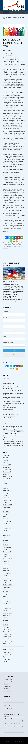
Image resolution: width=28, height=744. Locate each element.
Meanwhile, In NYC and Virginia (11, 401)
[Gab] (12, 237)
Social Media (14, 445)
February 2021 (7, 601)
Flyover (15, 246)
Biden (5, 430)
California (12, 429)
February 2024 (7, 521)
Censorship (17, 429)
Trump (19, 445)
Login (14, 354)
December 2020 (7, 606)
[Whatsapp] (11, 240)
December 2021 (7, 577)
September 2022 (7, 559)
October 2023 (6, 530)
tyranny (4, 447)
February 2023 (7, 547)
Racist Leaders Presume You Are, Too (13, 42)
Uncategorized (7, 664)
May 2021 (5, 594)
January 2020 (6, 632)
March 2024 (6, 519)
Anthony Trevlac (7, 652)
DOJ (4, 434)
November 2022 (7, 554)
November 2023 (7, 528)
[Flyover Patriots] (14, 5)
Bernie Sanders (17, 428)
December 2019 (7, 634)
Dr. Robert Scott (7, 654)
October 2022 (6, 556)
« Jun (5, 730)
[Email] (21, 237)
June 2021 (6, 592)
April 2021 (5, 596)
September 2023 (7, 533)
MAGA (17, 439)
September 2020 (7, 613)
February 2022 (7, 573)
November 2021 (7, 580)
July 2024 (5, 509)
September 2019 (7, 641)
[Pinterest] (18, 237)
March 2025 (6, 490)
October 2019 (6, 639)
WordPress (19, 739)
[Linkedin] (15, 237)
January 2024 (6, 523)
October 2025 (6, 474)
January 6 (17, 437)
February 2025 (7, 493)
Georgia (20, 435)
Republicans (14, 443)
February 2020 (7, 629)
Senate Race (9, 445)
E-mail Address (7, 330)
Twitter (22, 445)
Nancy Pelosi (12, 441)
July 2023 (5, 537)
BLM (8, 429)
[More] (17, 240)
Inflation (11, 437)
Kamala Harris (12, 439)
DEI (21, 243)
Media (19, 439)
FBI (11, 435)
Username (5, 311)
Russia (19, 443)
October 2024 (6, 502)
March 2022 (6, 570)
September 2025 (7, 476)
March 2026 (6, 462)
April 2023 (5, 544)
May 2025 (5, 486)
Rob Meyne (11, 243)
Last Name (6, 324)
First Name (6, 317)
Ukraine (8, 447)
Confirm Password (8, 342)
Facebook (8, 435)
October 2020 (6, 610)
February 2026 (7, 464)
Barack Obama (10, 428)
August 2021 (6, 587)
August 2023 (6, 535)
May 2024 (5, 514)
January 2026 (6, 467)
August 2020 (6, 615)
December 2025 (7, 469)
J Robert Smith (7, 659)
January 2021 (6, 603)
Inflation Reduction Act (9, 244)
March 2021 (6, 599)
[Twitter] (9, 237)
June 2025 (6, 483)
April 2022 (5, 568)
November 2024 (7, 500)
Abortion (13, 426)
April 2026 (5, 460)
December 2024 (7, 497)
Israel (14, 437)
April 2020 (5, 624)
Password (5, 336)
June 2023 (6, 540)
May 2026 (5, 457)
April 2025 (5, 488)
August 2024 (6, 507)
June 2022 (6, 566)
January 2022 (6, 575)
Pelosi (17, 441)
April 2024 (5, 516)
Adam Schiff (18, 426)
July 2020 (5, 617)
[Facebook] (6, 237)
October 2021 (6, 582)
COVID (13, 432)
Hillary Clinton (6, 437)
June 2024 (6, 511)
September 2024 (7, 504)
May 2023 (5, 542)
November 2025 (7, 471)
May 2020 (5, 622)
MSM (8, 441)
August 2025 (6, 479)
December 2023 (7, 526)
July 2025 (5, 481)
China (21, 429)
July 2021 (5, 589)
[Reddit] (14, 240)
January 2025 (6, 495)
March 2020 (6, 627)
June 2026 (6, 455)
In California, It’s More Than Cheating (12, 390)
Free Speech (15, 435)
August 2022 (6, 561)
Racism (17, 244)
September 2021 (7, 584)
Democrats (20, 432)
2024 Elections (7, 426)
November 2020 (7, 608)
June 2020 (6, 620)
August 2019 (6, 643)
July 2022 (5, 563)
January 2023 (6, 549)
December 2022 (7, 552)
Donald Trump (11, 433)
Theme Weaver (19, 741)
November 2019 (7, 636)
